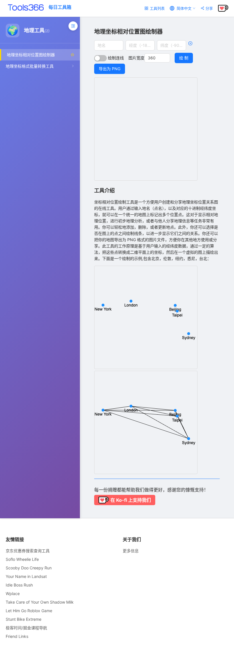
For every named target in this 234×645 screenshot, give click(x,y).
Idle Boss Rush (19, 584)
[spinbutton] (157, 58)
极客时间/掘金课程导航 (26, 627)
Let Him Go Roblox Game (29, 610)
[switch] (100, 58)
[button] (167, 56)
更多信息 (131, 550)
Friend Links (17, 636)
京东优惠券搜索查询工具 (28, 550)
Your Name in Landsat (26, 576)
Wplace (13, 593)
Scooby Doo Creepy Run (29, 567)
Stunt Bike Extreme (23, 619)
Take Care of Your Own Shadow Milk (40, 602)
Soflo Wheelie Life (22, 559)
